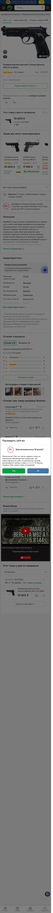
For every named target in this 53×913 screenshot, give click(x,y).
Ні (38, 471)
